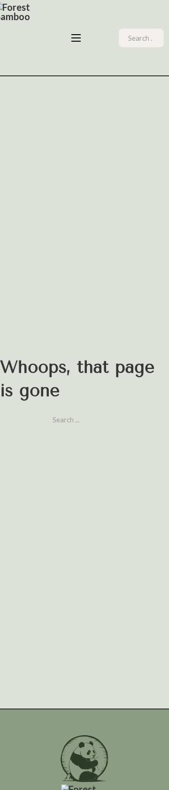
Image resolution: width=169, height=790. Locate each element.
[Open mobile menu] (76, 38)
